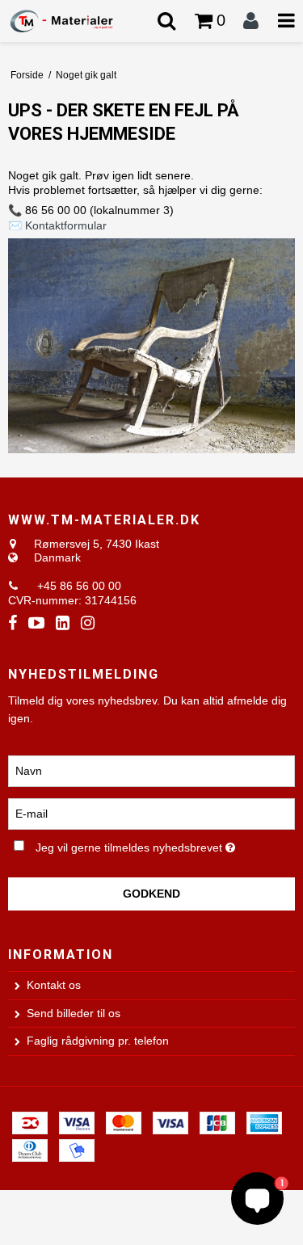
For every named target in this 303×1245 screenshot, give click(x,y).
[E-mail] (151, 812)
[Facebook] (12, 623)
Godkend (151, 893)
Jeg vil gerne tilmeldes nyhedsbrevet (143, 845)
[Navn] (151, 769)
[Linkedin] (62, 623)
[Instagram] (88, 623)
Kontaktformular (66, 225)
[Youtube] (36, 623)
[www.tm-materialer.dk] (76, 21)
